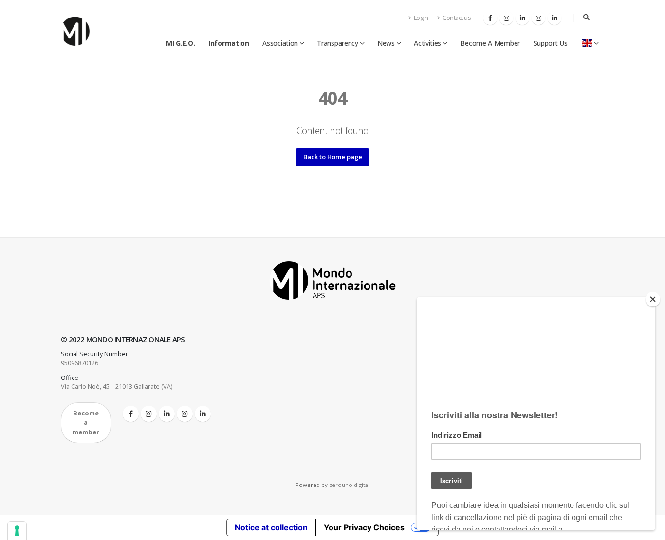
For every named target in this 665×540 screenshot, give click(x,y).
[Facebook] (490, 18)
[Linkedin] (522, 18)
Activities (427, 43)
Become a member (490, 43)
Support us (551, 43)
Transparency (337, 43)
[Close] (653, 299)
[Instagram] (506, 18)
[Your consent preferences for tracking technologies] (17, 531)
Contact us (456, 18)
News (386, 43)
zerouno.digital (349, 484)
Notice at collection (271, 527)
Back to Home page (332, 156)
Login (420, 18)
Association (280, 43)
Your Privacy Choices (364, 527)
